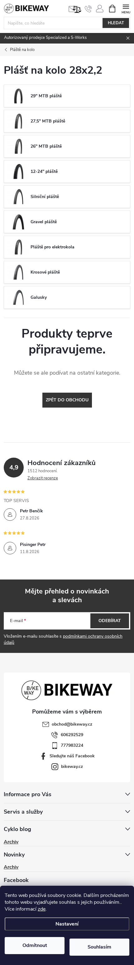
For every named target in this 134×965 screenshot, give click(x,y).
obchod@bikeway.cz (72, 724)
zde (41, 909)
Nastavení (67, 924)
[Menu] (125, 8)
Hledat (116, 23)
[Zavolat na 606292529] (88, 9)
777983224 (72, 745)
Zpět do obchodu (67, 400)
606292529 (72, 735)
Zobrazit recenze (42, 478)
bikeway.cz (72, 766)
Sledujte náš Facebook (72, 756)
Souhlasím (99, 947)
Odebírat (109, 621)
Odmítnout (34, 945)
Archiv (11, 841)
